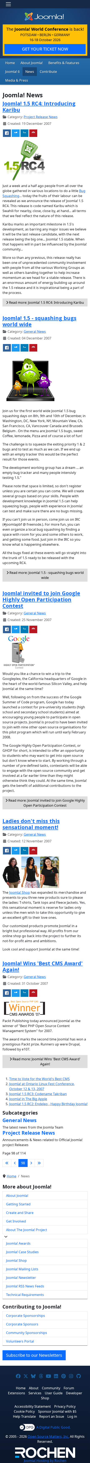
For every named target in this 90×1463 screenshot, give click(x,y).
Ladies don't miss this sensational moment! (31, 824)
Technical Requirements (25, 1294)
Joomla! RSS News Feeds (25, 1286)
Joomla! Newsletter (21, 1277)
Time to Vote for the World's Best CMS (39, 1079)
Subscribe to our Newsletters (34, 1355)
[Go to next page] (31, 1163)
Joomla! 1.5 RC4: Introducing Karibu (39, 106)
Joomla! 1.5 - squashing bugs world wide (39, 321)
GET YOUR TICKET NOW (45, 49)
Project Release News (41, 117)
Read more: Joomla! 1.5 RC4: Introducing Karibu (46, 302)
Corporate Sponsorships (25, 1315)
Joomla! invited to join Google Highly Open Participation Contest (41, 599)
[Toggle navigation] (8, 4)
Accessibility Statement (32, 1406)
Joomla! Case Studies (22, 1252)
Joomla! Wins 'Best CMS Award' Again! (43, 966)
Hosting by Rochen (45, 1460)
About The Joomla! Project (26, 1230)
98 (23, 1163)
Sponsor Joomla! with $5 (57, 1411)
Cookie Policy (24, 1411)
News (29, 71)
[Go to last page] (39, 1163)
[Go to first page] (7, 1163)
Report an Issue (51, 1416)
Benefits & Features (63, 63)
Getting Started (18, 1204)
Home (10, 63)
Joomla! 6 (12, 71)
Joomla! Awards (18, 1243)
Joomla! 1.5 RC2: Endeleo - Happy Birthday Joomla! (48, 1104)
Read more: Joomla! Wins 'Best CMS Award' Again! (46, 1061)
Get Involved (16, 1221)
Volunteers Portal (20, 1341)
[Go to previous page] (15, 1163)
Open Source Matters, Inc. (48, 1436)
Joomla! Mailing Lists (22, 1269)
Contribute (48, 71)
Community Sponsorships (26, 1332)
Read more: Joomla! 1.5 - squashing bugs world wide (46, 575)
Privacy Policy (65, 1406)
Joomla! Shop (19, 892)
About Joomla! (32, 63)
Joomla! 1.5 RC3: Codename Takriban (38, 1094)
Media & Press (16, 80)
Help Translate (24, 1416)
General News (35, 331)
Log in (72, 1416)
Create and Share (19, 1212)
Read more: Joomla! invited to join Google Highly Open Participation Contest (46, 803)
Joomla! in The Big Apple (28, 1099)
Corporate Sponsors (22, 1324)
